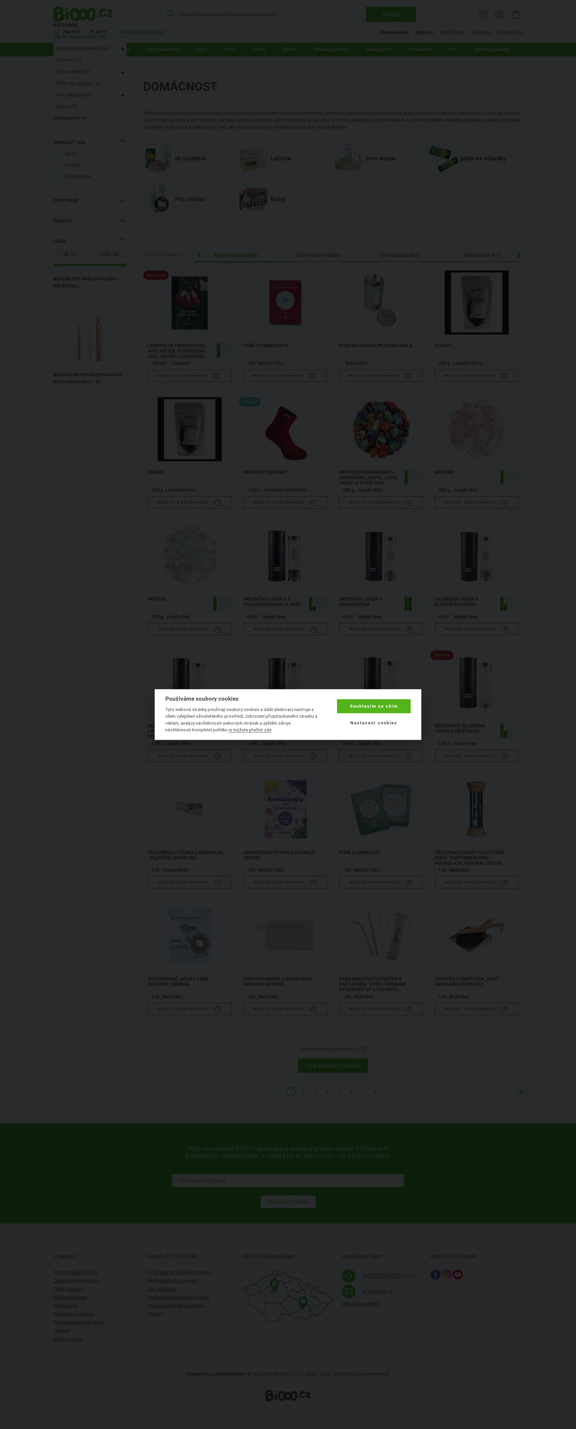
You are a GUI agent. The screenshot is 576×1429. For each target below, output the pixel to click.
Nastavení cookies (373, 722)
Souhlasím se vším (374, 706)
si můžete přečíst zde (250, 729)
